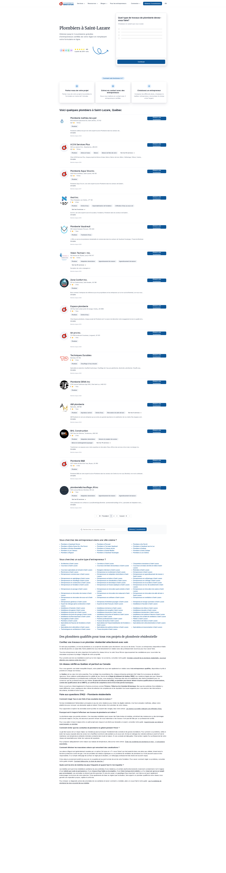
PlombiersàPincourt (103, 544)
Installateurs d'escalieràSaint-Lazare (145, 604)
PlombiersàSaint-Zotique (141, 550)
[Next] (130, 516)
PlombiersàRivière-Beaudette (71, 548)
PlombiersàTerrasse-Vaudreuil (107, 546)
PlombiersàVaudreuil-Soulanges (108, 552)
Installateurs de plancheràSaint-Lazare (146, 612)
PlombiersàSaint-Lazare (69, 621)
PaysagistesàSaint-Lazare (69, 619)
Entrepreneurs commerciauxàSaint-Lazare (75, 574)
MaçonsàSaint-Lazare (104, 616)
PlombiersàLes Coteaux (69, 550)
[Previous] (96, 516)
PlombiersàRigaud (67, 552)
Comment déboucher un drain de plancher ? (89, 761)
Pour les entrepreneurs (118, 3)
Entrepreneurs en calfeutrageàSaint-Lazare (147, 578)
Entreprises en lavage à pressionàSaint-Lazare (148, 602)
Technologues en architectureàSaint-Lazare (75, 629)
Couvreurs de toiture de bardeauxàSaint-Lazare (113, 566)
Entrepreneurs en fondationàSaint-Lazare (75, 585)
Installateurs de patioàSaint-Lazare (144, 610)
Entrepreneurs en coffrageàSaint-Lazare (146, 580)
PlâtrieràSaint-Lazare (140, 619)
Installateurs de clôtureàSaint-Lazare (145, 608)
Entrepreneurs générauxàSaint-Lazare (74, 602)
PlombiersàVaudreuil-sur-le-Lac (143, 546)
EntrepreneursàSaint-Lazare (142, 572)
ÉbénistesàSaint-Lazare (141, 570)
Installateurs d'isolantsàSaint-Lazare (73, 608)
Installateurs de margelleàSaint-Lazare (110, 610)
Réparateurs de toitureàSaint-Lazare (145, 621)
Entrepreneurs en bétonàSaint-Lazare (109, 578)
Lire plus (73, 132)
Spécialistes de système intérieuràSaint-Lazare (112, 627)
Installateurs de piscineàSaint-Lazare (109, 612)
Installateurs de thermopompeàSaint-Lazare (75, 616)
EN (166, 3)
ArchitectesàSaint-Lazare (69, 563)
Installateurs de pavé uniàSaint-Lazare (73, 612)
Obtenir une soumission (157, 118)
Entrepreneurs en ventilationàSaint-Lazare (147, 597)
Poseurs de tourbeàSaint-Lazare (108, 621)
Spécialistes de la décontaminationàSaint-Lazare (149, 623)
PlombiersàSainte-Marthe (105, 550)
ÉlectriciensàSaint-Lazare (69, 572)
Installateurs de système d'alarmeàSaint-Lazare (149, 614)
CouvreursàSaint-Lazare (69, 566)
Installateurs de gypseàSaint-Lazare (73, 610)
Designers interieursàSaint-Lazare (108, 570)
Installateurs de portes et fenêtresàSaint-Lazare (113, 614)
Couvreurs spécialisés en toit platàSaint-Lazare (76, 570)
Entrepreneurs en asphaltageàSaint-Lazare (75, 578)
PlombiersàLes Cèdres (141, 552)
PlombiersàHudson (139, 548)
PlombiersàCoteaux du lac (106, 548)
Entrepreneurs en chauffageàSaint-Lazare (75, 580)
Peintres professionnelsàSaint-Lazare (109, 619)
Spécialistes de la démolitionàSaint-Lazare (75, 627)
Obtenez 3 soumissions (152, 3)
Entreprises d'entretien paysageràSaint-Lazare (112, 602)
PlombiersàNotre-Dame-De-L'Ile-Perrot (74, 546)
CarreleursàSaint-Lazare (105, 563)
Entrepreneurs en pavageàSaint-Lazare (74, 589)
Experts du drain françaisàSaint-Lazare (110, 604)
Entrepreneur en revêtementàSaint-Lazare (111, 572)
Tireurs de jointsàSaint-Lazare (107, 629)
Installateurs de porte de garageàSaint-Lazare (76, 614)
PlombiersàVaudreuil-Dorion (70, 544)
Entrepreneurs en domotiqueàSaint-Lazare (111, 583)
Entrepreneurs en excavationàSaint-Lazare (147, 583)
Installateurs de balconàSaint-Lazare (109, 608)
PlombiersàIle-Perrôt (140, 544)
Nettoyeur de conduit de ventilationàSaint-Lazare (149, 616)
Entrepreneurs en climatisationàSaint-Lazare (112, 580)
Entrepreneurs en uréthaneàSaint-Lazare (110, 597)
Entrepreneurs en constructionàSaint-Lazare (75, 583)
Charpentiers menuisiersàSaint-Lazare (146, 563)
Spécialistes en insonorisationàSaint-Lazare (147, 627)
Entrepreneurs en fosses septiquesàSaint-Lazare (113, 585)
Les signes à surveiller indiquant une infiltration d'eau (144, 709)
